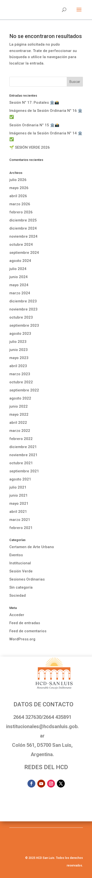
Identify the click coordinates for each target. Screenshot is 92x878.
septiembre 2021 (24, 471)
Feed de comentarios (27, 631)
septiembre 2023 (24, 325)
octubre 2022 (21, 382)
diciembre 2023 (23, 301)
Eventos (16, 555)
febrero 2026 (21, 212)
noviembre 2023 (23, 309)
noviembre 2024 (23, 236)
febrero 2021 (21, 528)
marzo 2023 (19, 374)
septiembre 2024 (24, 252)
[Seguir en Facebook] (31, 784)
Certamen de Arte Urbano (31, 547)
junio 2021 (18, 495)
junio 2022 (18, 406)
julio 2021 (17, 487)
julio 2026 (17, 180)
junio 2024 (18, 277)
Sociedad (17, 595)
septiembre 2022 (24, 390)
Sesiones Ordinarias (27, 579)
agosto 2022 (20, 398)
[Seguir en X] (61, 784)
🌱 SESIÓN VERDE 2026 (29, 147)
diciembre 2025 (23, 220)
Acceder (16, 615)
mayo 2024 (18, 285)
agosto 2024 (20, 260)
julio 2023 (17, 341)
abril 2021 (18, 511)
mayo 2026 (18, 188)
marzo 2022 (19, 430)
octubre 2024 (21, 244)
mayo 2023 (18, 358)
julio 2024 (17, 269)
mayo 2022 (18, 414)
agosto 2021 (20, 479)
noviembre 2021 (23, 455)
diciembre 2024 (23, 228)
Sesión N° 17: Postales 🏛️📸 (34, 102)
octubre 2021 (21, 463)
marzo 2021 (19, 519)
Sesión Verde (21, 571)
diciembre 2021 (23, 447)
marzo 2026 (19, 204)
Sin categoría (21, 587)
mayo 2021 (18, 503)
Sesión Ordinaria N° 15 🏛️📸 (34, 125)
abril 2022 (18, 422)
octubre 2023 (21, 317)
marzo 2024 (19, 293)
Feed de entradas (24, 623)
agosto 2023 (20, 333)
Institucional (20, 563)
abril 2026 (18, 196)
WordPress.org (22, 639)
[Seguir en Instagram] (51, 784)
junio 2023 (18, 350)
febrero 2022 (21, 439)
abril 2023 (18, 366)
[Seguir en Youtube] (41, 784)
